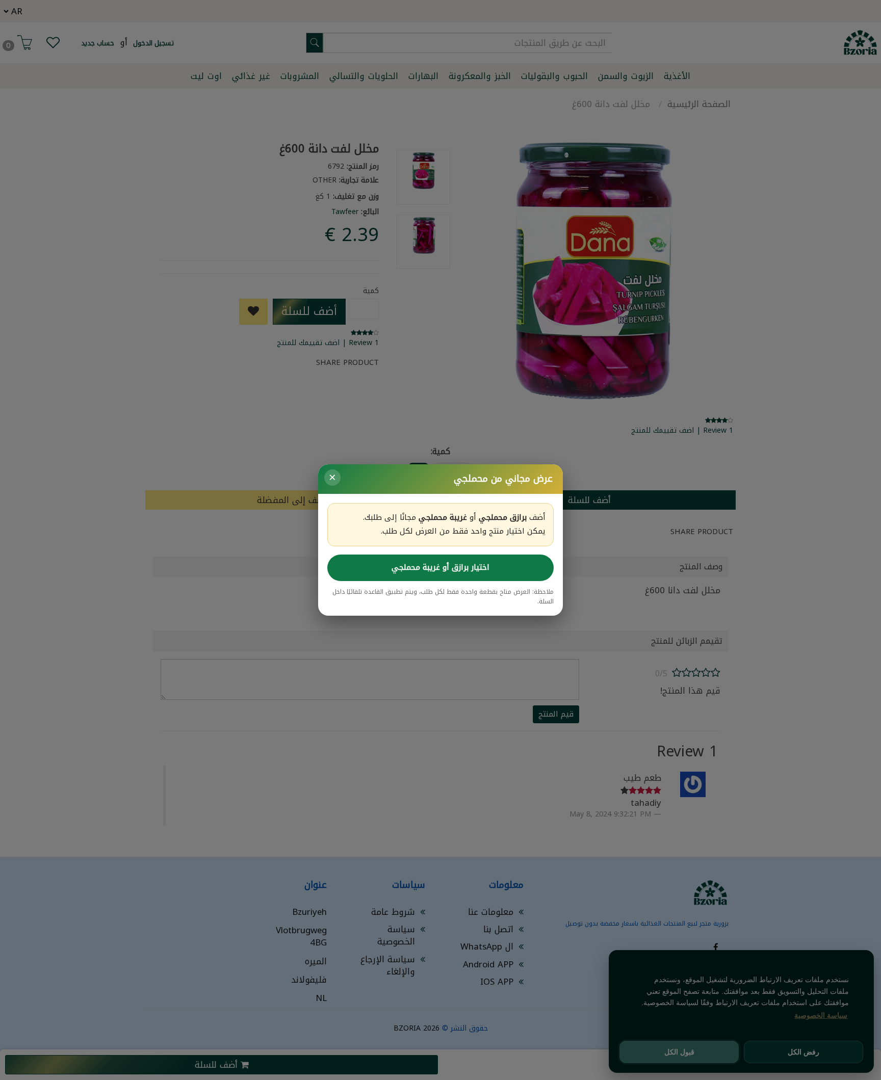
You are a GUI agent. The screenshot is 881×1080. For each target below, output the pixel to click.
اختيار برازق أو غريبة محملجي (440, 567)
